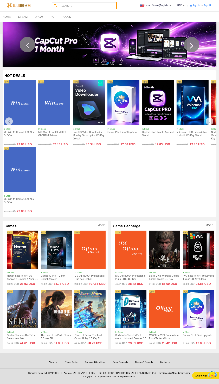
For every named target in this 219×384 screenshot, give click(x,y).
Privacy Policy (71, 361)
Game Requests (120, 361)
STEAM (23, 17)
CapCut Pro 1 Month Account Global (126, 133)
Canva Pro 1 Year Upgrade (90, 132)
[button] (27, 44)
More (101, 225)
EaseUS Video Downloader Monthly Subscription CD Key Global (57, 135)
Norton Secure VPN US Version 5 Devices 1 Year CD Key (195, 135)
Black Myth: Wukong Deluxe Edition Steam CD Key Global (164, 279)
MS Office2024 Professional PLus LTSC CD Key (130, 277)
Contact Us (165, 361)
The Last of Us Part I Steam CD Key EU (56, 336)
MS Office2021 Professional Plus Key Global (89, 277)
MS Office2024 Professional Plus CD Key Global (164, 336)
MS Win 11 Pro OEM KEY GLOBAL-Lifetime (21, 133)
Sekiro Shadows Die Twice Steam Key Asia (21, 336)
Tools (66, 17)
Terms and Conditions (95, 361)
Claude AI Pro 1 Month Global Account (53, 277)
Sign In (196, 5)
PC (53, 17)
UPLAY (39, 17)
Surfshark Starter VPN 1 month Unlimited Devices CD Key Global (130, 338)
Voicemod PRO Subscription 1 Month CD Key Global (160, 133)
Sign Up (208, 5)
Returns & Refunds (144, 361)
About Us (53, 361)
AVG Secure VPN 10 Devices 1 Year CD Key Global (198, 277)
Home (7, 17)
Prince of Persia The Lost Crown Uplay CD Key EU (88, 336)
